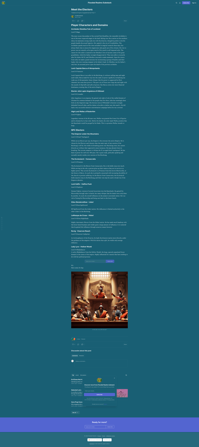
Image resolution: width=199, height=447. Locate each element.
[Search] (176, 2)
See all (74, 412)
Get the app (107, 440)
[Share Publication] (179, 2)
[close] (114, 378)
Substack (91, 443)
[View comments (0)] (78, 20)
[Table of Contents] (2, 223)
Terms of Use (107, 398)
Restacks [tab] (81, 355)
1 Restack (83, 339)
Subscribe (186, 3)
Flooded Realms (79, 15)
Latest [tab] (77, 375)
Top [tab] (73, 375)
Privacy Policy (111, 399)
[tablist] (78, 355)
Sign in (194, 3)
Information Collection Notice (99, 399)
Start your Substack (95, 440)
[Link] (69, 25)
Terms (103, 436)
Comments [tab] (75, 355)
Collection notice (110, 436)
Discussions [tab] (83, 375)
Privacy (99, 436)
